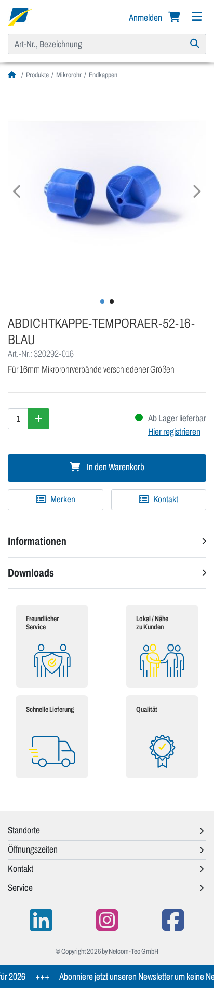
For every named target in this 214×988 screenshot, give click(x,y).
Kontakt (165, 499)
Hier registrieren (174, 432)
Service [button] (20, 888)
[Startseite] (13, 75)
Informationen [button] (37, 541)
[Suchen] (195, 44)
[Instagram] (107, 920)
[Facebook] (173, 920)
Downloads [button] (31, 573)
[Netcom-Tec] (20, 16)
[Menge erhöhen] (38, 418)
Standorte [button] (24, 830)
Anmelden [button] (146, 17)
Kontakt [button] (20, 868)
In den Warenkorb (114, 467)
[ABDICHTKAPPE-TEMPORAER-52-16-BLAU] (107, 187)
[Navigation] (196, 17)
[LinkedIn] (41, 920)
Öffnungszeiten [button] (33, 849)
